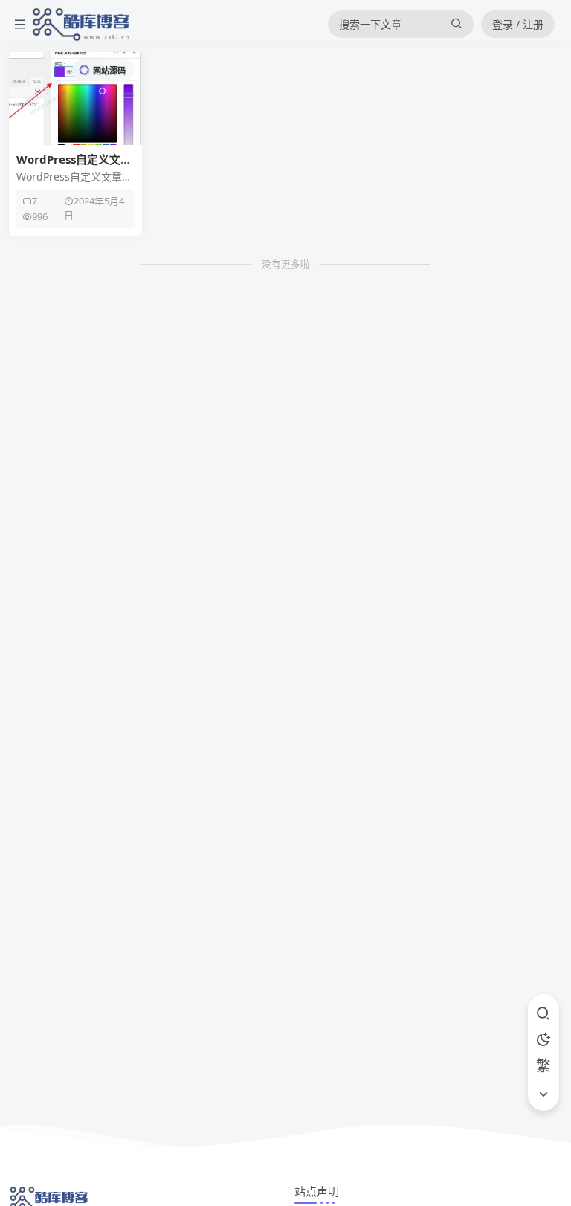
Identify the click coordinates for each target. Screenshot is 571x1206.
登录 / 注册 (517, 24)
